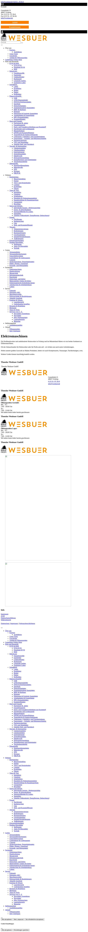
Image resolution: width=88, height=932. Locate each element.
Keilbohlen (17, 94)
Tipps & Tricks (14, 310)
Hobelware (13, 71)
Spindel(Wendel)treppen (22, 237)
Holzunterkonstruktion (21, 158)
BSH (15, 69)
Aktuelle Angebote (15, 298)
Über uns (8, 631)
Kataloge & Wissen (16, 300)
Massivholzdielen (20, 179)
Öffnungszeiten (14, 329)
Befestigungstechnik (16, 275)
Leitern (11, 287)
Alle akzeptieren (7, 919)
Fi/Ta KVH (18, 65)
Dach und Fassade (15, 121)
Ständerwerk (18, 156)
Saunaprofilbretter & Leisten (23, 212)
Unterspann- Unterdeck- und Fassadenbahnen (29, 136)
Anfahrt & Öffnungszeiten (18, 58)
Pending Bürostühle (16, 242)
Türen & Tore (14, 190)
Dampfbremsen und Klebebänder (25, 160)
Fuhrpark (12, 290)
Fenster (12, 217)
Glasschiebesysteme (16, 256)
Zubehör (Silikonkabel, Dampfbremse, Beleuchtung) (31, 215)
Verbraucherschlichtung (27, 623)
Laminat (16, 185)
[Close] (2, 627)
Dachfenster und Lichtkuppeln (24, 129)
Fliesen (16, 188)
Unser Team (13, 54)
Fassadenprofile (19, 73)
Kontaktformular (14, 27)
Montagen (12, 308)
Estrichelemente (19, 152)
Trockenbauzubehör (20, 162)
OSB (15, 98)
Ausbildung (18, 52)
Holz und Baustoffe (11, 644)
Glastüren (17, 194)
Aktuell (7, 910)
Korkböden (17, 187)
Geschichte (13, 56)
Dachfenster (18, 219)
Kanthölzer (17, 88)
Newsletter (17, 315)
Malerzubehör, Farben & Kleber (20, 281)
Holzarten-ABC (14, 292)
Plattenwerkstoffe (15, 96)
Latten (16, 86)
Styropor (17, 171)
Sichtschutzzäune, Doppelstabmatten (21, 262)
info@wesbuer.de (7, 2)
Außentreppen (18, 238)
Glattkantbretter (19, 77)
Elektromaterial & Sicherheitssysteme (22, 283)
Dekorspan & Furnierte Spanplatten (26, 113)
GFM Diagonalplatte (21, 100)
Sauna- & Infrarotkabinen (22, 210)
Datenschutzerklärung (8, 618)
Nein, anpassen (19, 919)
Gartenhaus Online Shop (13, 60)
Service (7, 871)
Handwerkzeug (14, 271)
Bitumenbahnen (19, 131)
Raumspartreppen (20, 233)
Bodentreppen (18, 231)
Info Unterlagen (14, 331)
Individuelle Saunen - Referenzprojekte (27, 208)
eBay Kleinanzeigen (20, 317)
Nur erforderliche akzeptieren (34, 919)
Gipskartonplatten (20, 148)
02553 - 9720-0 (18, 2)
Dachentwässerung (20, 140)
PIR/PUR (17, 173)
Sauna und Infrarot (16, 206)
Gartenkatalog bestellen (22, 304)
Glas (15, 223)
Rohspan (17, 111)
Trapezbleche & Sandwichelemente (26, 135)
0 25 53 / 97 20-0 (54, 381)
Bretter (16, 90)
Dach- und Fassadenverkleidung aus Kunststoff (30, 127)
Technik (16, 248)
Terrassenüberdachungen (17, 254)
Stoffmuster (18, 244)
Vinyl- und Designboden (22, 183)
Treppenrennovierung (21, 229)
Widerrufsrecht (6, 620)
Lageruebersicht (19, 319)
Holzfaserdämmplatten (21, 165)
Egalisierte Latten (20, 83)
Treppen (12, 227)
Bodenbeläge (14, 177)
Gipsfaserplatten (19, 150)
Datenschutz (5, 623)
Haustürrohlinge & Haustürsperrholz (26, 200)
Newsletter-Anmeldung (22, 314)
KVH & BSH (14, 63)
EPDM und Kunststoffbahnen (24, 133)
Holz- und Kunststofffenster (23, 225)
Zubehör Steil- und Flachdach (24, 144)
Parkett (16, 181)
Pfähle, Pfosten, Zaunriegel (18, 264)
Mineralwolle (18, 167)
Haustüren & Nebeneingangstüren (25, 198)
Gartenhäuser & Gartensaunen (19, 258)
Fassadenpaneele (19, 125)
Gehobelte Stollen (20, 81)
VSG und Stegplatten (21, 142)
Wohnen (8, 758)
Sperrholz (17, 104)
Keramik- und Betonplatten (18, 265)
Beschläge (17, 204)
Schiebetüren (18, 196)
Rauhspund (17, 79)
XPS (15, 169)
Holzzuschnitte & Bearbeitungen (20, 296)
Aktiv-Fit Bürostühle (21, 246)
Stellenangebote (10, 906)
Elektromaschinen (15, 269)
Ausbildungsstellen (15, 325)
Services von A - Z (16, 312)
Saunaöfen (17, 213)
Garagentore (18, 202)
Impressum (4, 614)
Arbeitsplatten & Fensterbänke (24, 115)
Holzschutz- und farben (17, 279)
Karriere (12, 50)
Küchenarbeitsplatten (16, 240)
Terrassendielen (14, 252)
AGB (3, 616)
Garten (7, 833)
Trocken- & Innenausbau (18, 146)
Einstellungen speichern (21, 930)
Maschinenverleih (15, 294)
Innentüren (17, 192)
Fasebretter (17, 75)
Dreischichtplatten (20, 106)
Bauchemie (13, 277)
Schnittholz (13, 85)
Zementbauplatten (20, 154)
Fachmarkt (8, 850)
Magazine (17, 321)
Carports (12, 260)
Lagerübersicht (19, 302)
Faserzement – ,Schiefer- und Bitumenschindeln (30, 138)
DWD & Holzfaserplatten (22, 102)
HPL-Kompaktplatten (21, 117)
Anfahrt (14, 22)
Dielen (16, 92)
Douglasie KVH (19, 67)
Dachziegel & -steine (21, 123)
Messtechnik (13, 273)
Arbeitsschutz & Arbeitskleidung (20, 285)
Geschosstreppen (19, 235)
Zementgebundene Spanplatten (24, 108)
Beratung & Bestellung (17, 306)
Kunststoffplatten (19, 119)
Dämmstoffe (13, 163)
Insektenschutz (19, 221)
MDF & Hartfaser (20, 110)
